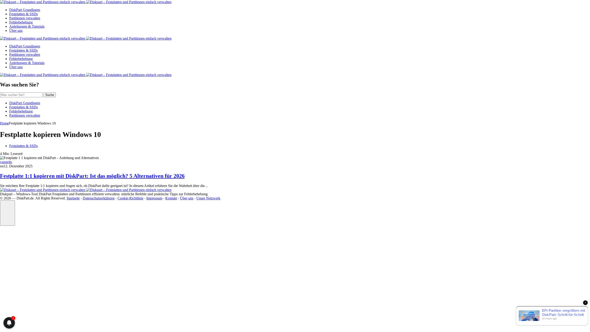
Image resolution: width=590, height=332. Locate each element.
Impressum (154, 198)
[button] (7, 213)
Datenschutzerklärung (99, 198)
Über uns (16, 31)
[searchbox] (21, 94)
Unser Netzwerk (208, 198)
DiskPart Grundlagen (24, 10)
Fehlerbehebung (21, 22)
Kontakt (171, 198)
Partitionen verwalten (24, 18)
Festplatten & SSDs (23, 14)
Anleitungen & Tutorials (26, 26)
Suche (49, 95)
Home (4, 123)
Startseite (73, 198)
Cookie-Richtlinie (130, 198)
